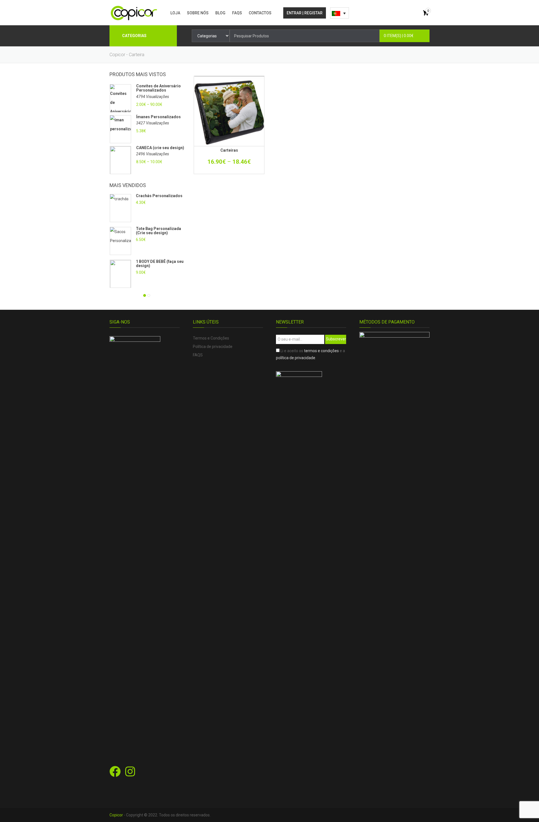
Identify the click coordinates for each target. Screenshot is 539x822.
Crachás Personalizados (159, 195)
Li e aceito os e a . (310, 354)
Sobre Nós (198, 13)
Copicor (116, 815)
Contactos (260, 13)
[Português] (339, 13)
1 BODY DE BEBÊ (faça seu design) (160, 263)
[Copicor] (134, 12)
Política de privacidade (212, 346)
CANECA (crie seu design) (160, 148)
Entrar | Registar (305, 13)
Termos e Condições (211, 338)
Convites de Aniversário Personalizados (158, 88)
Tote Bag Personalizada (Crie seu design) (158, 230)
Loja (175, 13)
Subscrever (336, 339)
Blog (220, 13)
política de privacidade (295, 358)
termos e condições (321, 351)
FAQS (237, 13)
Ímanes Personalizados (158, 117)
